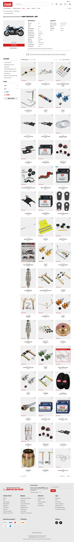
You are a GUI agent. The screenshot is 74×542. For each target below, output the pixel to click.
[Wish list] (65, 4)
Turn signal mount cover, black (63, 213)
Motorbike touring (24, 507)
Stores (39, 500)
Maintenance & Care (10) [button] (9, 64)
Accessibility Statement (60, 507)
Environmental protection (60, 509)
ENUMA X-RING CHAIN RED (46, 187)
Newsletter (5, 505)
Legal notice (57, 498)
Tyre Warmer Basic (63, 393)
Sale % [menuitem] (23, 8)
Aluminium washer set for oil (63, 470)
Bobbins (45, 110)
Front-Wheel (63, 290)
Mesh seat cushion (28, 213)
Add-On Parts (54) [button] (7, 77)
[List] (56, 59)
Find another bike (13, 48)
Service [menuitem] (38, 8)
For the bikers (23, 511)
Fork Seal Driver (28, 470)
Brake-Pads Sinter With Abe (63, 367)
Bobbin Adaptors (46, 470)
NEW (7, 91)
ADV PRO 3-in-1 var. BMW (28, 136)
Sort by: (60, 59)
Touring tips (23, 500)
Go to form (63, 54)
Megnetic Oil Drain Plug (46, 83)
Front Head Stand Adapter (63, 264)
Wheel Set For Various (63, 239)
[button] (69, 1)
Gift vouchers (6, 507)
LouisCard (5, 509)
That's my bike (14, 45)
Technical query (6, 502)
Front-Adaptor (45, 393)
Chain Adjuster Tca (28, 162)
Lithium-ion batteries (45, 162)
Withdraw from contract (8, 513)
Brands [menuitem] (28, 8)
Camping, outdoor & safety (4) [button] (10, 71)
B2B (4, 500)
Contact (4, 498)
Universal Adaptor (28, 83)
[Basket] (70, 4)
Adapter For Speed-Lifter (28, 239)
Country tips (23, 502)
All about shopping (42, 502)
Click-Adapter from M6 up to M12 (46, 290)
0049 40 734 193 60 (14, 489)
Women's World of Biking (26, 498)
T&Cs (56, 500)
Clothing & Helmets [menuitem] (7, 8)
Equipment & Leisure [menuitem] (16, 8)
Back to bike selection (8, 13)
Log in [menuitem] (70, 8)
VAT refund (40, 503)
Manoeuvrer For (46, 341)
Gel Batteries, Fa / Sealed (45, 419)
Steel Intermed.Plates (63, 136)
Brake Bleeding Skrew (28, 290)
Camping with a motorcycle (26, 513)
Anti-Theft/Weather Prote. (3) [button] (10, 69)
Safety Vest (46, 239)
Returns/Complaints (7, 511)
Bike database (6, 503)
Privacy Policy (58, 502)
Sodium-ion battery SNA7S (63, 187)
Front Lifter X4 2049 (28, 110)
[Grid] (54, 59)
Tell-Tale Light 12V (28, 444)
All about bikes (24, 509)
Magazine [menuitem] (33, 8)
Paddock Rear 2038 (45, 316)
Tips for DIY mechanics (25, 503)
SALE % (8, 94)
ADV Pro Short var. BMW (45, 136)
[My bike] (61, 4)
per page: (32, 59)
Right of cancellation (59, 503)
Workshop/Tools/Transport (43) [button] (10, 75)
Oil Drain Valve (28, 419)
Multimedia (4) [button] (7, 73)
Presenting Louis (41, 498)
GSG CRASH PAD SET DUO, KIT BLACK (28, 187)
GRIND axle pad (63, 162)
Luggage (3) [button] (6, 66)
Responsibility (41, 505)
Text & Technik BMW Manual (28, 264)
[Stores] (56, 4)
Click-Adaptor (28, 316)
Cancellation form (58, 505)
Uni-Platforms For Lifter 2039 (28, 367)
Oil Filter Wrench (63, 341)
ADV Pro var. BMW (63, 444)
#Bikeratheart (23, 505)
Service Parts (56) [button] (7, 62)
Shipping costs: (31, 537)
